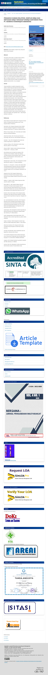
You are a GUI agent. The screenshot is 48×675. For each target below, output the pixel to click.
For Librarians (6, 640)
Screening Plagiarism (9, 363)
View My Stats (13, 460)
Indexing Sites (7, 376)
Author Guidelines (8, 323)
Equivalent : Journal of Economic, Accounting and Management (18, 10)
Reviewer (6, 303)
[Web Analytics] (7, 460)
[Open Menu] (4, 10)
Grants (6, 373)
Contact (6, 306)
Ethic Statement (8, 330)
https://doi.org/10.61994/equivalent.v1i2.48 (14, 46)
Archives (8, 13)
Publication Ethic (8, 326)
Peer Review (7, 359)
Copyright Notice (8, 328)
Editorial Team (8, 301)
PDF (31, 50)
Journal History (8, 371)
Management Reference (9, 361)
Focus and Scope (8, 357)
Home (5, 13)
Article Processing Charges (10, 349)
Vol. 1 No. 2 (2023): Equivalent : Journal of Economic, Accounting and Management (26, 13)
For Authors (6, 638)
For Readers (6, 636)
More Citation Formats (34, 86)
